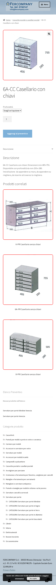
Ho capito (33, 578)
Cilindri (8, 523)
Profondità (8, 107)
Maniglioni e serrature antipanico (18, 484)
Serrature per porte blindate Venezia (17, 410)
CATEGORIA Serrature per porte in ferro (24, 510)
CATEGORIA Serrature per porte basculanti (25, 519)
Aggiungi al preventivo (17, 133)
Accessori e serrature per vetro (18, 448)
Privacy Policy (9, 570)
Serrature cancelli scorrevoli (17, 492)
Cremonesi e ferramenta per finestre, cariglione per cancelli (29, 475)
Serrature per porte (13, 497)
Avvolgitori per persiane (15, 470)
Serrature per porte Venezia (14, 416)
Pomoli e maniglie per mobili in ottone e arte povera (26, 488)
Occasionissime (12, 541)
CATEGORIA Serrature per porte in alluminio (25, 515)
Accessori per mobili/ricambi (17, 457)
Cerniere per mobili (13, 444)
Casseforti (10, 435)
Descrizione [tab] (8, 149)
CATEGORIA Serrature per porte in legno (24, 506)
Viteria (8, 528)
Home (8, 20)
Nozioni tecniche (12, 537)
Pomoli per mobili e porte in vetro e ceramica (23, 439)
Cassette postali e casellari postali (26, 20)
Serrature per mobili (14, 453)
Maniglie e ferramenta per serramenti (20, 479)
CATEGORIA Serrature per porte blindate (24, 501)
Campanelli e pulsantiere (15, 462)
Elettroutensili (11, 532)
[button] (49, 34)
